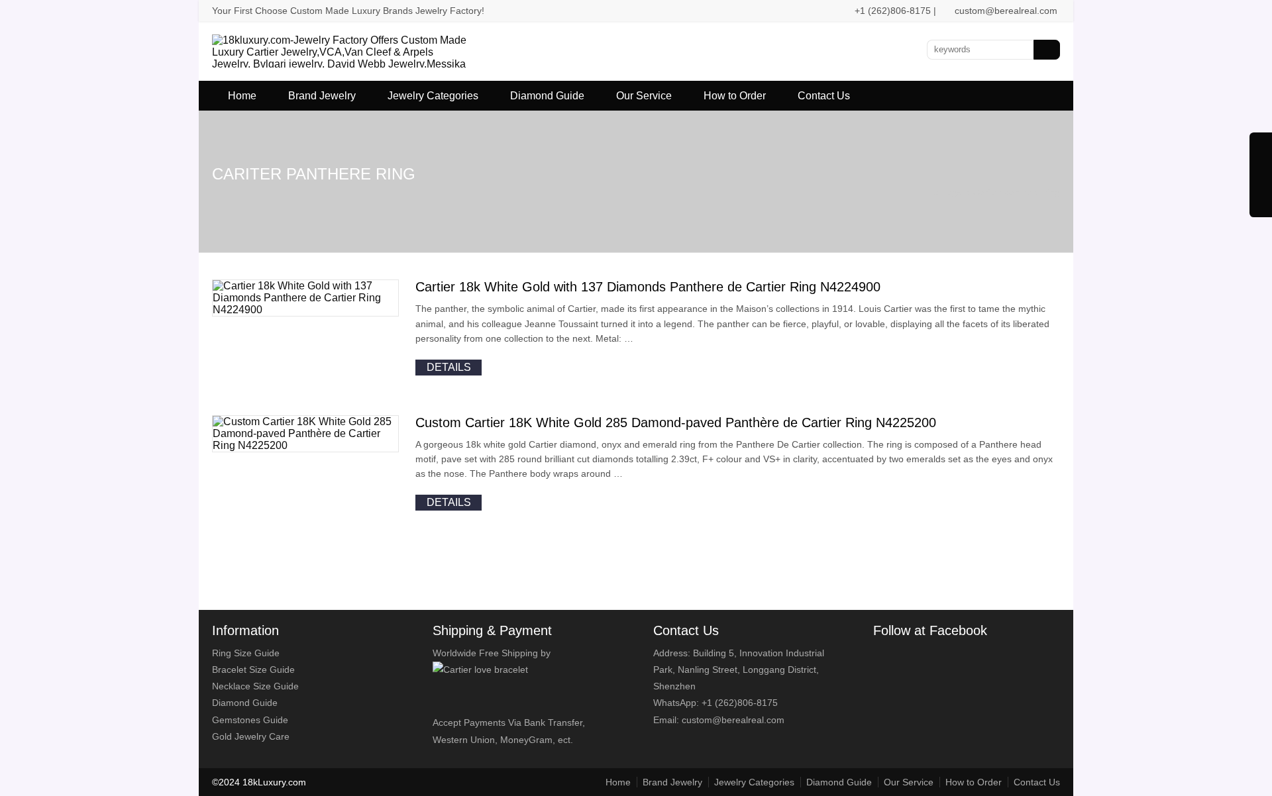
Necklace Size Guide (255, 686)
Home (242, 95)
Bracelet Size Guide (253, 669)
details (449, 367)
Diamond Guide (547, 95)
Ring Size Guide (246, 653)
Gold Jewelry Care (251, 736)
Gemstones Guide (250, 720)
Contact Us (824, 95)
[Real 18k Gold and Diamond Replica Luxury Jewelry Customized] (342, 75)
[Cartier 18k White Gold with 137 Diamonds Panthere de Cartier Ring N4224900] (305, 309)
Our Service (644, 95)
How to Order (735, 95)
